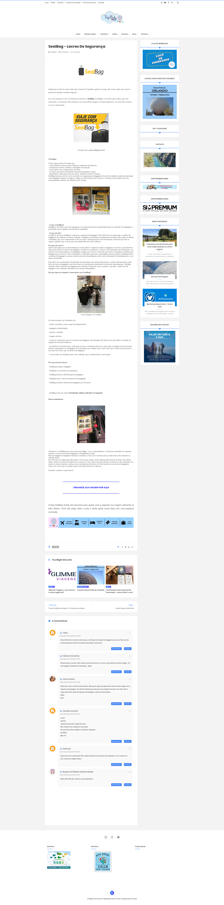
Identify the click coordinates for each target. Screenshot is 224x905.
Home (47, 3)
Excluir (127, 648)
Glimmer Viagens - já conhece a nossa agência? (61, 591)
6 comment (76, 52)
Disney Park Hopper (159, 277)
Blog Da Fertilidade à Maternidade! (78, 772)
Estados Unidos (90, 34)
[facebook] (168, 2)
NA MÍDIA (101, 3)
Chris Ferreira (69, 679)
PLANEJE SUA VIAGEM (73, 3)
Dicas (134, 34)
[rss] (171, 2)
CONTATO (60, 3)
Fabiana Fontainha (71, 656)
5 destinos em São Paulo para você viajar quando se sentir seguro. (160, 246)
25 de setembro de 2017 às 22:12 (70, 714)
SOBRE (53, 3)
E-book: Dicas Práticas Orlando (90, 590)
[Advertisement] (154, 867)
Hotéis (114, 34)
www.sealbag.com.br (97, 150)
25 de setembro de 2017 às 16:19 (70, 659)
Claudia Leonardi (70, 711)
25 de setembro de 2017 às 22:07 (70, 682)
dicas (108, 586)
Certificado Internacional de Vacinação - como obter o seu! (119, 591)
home (78, 34)
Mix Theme (133, 899)
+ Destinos (104, 34)
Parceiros (144, 34)
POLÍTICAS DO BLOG (89, 3)
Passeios (124, 34)
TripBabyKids (107, 899)
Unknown (67, 749)
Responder (116, 648)
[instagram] (161, 2)
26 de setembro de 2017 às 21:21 (70, 775)
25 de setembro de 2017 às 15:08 (70, 636)
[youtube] (165, 2)
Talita (65, 633)
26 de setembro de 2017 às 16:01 (70, 752)
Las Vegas (82, 451)
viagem (55, 547)
